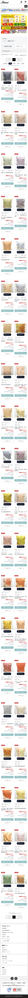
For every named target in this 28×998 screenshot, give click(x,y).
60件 (14, 63)
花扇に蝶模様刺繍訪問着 (20, 766)
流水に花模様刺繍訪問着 (6, 679)
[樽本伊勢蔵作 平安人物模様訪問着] (21, 288)
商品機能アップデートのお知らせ (13, 9)
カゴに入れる (8, 98)
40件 (10, 63)
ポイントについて (6, 938)
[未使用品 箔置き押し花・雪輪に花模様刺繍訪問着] (21, 709)
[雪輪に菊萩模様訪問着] (21, 540)
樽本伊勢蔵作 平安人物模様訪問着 (21, 300)
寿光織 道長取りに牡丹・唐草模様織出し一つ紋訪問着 (7, 88)
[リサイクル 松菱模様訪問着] (7, 709)
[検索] (25, 6)
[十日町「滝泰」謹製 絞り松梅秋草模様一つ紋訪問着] (21, 370)
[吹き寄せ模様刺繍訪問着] (21, 879)
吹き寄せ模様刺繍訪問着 (20, 893)
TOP (3, 51)
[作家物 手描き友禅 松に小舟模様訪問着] (21, 413)
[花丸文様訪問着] (7, 288)
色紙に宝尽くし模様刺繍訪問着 (7, 892)
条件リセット (20, 46)
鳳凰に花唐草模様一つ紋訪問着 (7, 133)
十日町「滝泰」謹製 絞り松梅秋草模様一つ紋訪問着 (21, 385)
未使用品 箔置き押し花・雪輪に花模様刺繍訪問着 (21, 724)
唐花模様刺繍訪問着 (5, 259)
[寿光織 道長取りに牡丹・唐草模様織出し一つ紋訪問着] (7, 76)
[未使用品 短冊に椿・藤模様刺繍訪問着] (21, 837)
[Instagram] (15, 978)
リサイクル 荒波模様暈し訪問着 (21, 215)
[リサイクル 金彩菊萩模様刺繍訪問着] (7, 328)
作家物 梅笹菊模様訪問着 (20, 257)
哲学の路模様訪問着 (5, 467)
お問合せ (4, 934)
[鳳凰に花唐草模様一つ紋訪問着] (7, 118)
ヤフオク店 (4, 962)
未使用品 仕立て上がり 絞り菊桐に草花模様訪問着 (7, 767)
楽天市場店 (4, 958)
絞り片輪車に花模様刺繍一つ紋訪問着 (7, 218)
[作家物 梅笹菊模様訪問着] (21, 245)
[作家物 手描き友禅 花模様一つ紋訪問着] (21, 161)
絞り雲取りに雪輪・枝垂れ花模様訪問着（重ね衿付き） (7, 809)
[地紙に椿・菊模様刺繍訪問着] (7, 161)
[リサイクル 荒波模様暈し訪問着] (21, 203)
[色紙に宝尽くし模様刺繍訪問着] (7, 879)
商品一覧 (8, 51)
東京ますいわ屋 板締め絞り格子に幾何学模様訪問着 (21, 639)
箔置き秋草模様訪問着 (5, 384)
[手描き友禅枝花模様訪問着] (21, 794)
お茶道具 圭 (4, 949)
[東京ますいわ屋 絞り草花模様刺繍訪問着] (7, 837)
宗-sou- (3, 947)
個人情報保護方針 (6, 930)
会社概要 (4, 928)
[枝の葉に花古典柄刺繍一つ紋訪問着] (21, 118)
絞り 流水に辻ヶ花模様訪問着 (21, 91)
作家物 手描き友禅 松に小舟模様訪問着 (21, 427)
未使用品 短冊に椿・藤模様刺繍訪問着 (21, 851)
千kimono (4, 972)
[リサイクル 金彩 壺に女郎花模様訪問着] (7, 413)
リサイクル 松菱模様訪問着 (7, 723)
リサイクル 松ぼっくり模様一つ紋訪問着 (21, 682)
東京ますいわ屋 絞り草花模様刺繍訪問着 (7, 851)
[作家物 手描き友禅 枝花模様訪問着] (21, 455)
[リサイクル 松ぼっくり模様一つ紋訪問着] (21, 667)
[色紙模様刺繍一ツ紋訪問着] (7, 540)
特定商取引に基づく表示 (7, 932)
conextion (4, 969)
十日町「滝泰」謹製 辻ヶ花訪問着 (21, 512)
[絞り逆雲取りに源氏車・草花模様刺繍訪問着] (21, 582)
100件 (23, 63)
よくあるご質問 (5, 940)
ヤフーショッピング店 (7, 960)
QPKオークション (6, 951)
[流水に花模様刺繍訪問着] (7, 667)
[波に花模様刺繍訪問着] (7, 497)
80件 (18, 63)
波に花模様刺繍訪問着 (5, 511)
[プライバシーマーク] (9, 989)
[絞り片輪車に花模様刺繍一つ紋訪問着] (7, 203)
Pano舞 (3, 974)
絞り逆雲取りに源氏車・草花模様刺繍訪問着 (21, 597)
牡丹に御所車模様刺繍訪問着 (7, 636)
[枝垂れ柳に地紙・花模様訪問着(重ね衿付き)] (7, 582)
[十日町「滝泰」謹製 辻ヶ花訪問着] (21, 497)
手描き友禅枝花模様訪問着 (20, 808)
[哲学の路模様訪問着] (7, 455)
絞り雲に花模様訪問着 (19, 342)
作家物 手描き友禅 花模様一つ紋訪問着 (21, 175)
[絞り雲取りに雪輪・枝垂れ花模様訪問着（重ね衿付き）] (7, 794)
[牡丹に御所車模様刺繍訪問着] (7, 625)
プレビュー (8, 82)
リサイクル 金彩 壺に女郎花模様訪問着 (7, 427)
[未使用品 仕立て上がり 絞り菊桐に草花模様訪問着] (7, 752)
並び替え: (17, 55)
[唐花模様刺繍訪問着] (7, 245)
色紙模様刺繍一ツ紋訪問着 (6, 554)
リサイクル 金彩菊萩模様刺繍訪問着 (7, 340)
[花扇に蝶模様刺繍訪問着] (21, 752)
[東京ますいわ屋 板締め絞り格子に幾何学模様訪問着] (21, 625)
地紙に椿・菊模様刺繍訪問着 (7, 172)
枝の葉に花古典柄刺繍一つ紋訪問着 (21, 133)
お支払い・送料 (5, 936)
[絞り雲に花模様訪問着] (21, 328)
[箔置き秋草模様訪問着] (7, 370)
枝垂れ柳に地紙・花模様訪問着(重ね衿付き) (7, 597)
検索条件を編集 (8, 46)
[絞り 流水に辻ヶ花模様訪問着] (21, 76)
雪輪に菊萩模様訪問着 (19, 554)
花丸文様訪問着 (4, 299)
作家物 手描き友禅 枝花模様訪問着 (21, 470)
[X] (12, 978)
